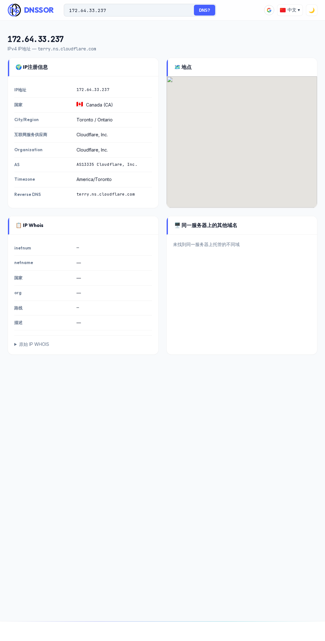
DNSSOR (39, 10)
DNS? (204, 10)
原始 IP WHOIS (34, 344)
